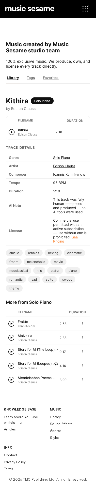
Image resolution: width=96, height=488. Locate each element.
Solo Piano (42, 101)
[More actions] (80, 132)
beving (53, 253)
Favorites (51, 78)
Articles (10, 429)
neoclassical (18, 271)
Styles (55, 437)
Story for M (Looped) (35, 363)
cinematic (74, 253)
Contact (10, 455)
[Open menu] (85, 9)
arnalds (33, 253)
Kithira (23, 130)
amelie (14, 253)
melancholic (36, 262)
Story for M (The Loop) (36, 349)
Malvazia (25, 336)
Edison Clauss (64, 166)
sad (34, 279)
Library (13, 78)
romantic (16, 279)
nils (39, 271)
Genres (56, 430)
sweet (67, 279)
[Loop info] (56, 364)
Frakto (23, 322)
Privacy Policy (15, 462)
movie (58, 262)
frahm (13, 262)
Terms (8, 469)
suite (49, 279)
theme (14, 288)
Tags (31, 78)
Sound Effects (61, 424)
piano (72, 271)
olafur (55, 271)
